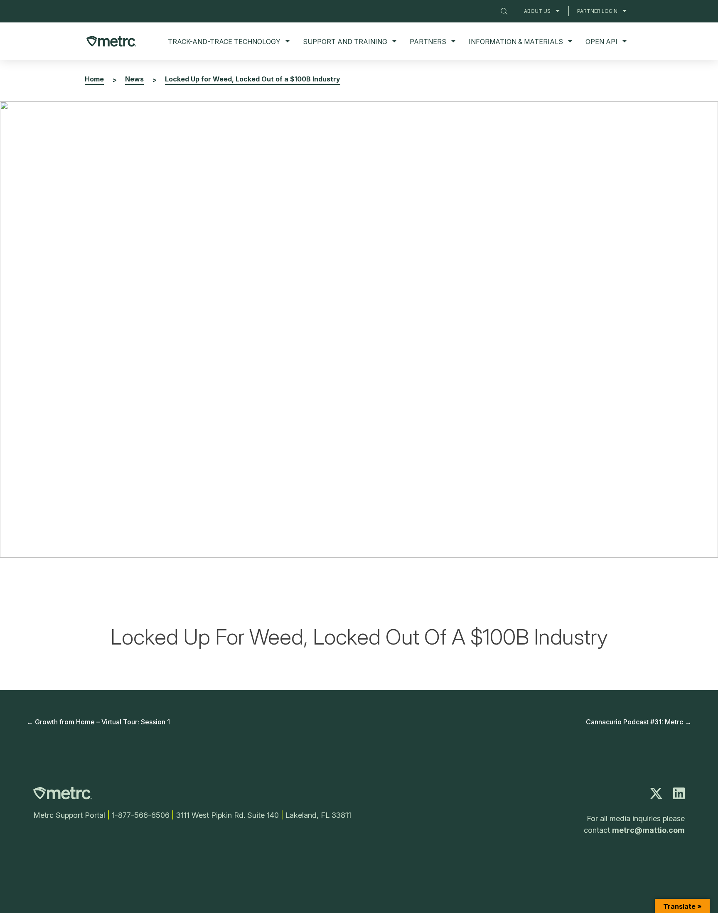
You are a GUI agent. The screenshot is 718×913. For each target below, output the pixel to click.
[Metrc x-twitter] (656, 795)
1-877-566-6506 (141, 815)
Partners (428, 41)
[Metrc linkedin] (679, 795)
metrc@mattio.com (648, 830)
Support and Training (345, 41)
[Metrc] (62, 797)
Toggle (558, 10)
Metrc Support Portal (69, 815)
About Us (537, 11)
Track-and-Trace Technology (224, 41)
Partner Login (597, 11)
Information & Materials (516, 41)
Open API (601, 41)
